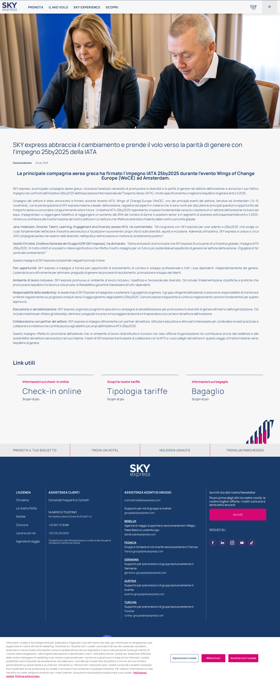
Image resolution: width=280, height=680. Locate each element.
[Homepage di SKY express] (9, 7)
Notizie (20, 516)
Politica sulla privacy (27, 676)
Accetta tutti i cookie (243, 658)
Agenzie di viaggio (28, 541)
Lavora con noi (26, 533)
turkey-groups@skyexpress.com (144, 615)
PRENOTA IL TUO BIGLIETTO (35, 450)
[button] (269, 7)
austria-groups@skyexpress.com (144, 594)
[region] (140, 658)
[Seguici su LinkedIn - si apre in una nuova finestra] (222, 543)
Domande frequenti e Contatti (69, 500)
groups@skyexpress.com (139, 513)
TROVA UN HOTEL (105, 450)
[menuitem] (253, 7)
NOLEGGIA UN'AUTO (175, 450)
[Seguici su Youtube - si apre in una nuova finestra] (241, 543)
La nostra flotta (26, 508)
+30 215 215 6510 (59, 533)
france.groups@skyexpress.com (143, 551)
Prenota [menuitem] (35, 7)
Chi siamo (22, 500)
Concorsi (22, 525)
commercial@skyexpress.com (142, 500)
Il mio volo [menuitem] (58, 7)
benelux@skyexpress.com (140, 534)
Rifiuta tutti (213, 658)
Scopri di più (30, 399)
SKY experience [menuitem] (87, 7)
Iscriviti (237, 514)
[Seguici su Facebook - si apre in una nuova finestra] (212, 543)
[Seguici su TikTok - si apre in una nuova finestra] (251, 543)
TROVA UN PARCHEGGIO (245, 450)
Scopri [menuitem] (112, 7)
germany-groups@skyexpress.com (145, 572)
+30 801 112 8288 (59, 525)
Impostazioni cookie (184, 658)
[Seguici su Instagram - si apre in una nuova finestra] (232, 543)
